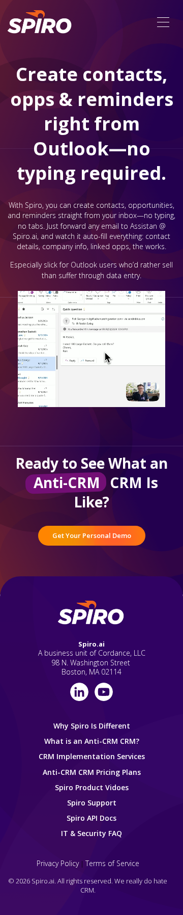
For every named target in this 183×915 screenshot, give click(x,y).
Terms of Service (112, 863)
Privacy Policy (58, 863)
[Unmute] (127, 399)
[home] (40, 22)
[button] (163, 22)
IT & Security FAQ (91, 833)
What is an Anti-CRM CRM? (91, 741)
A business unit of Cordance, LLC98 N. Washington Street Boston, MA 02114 (91, 662)
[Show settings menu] (146, 399)
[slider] (81, 399)
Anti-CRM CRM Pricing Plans (92, 772)
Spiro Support (91, 803)
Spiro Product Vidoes (92, 787)
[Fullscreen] (165, 399)
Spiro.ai (91, 644)
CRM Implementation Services (92, 756)
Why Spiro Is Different (91, 726)
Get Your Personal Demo (91, 535)
